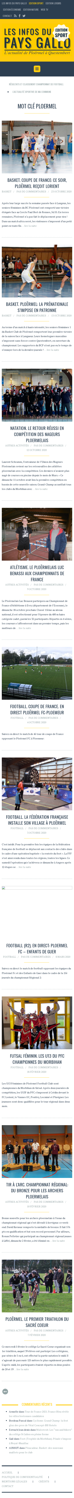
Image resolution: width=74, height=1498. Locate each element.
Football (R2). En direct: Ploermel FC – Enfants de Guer (37, 948)
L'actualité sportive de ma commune (32, 92)
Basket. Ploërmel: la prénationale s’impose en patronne (37, 307)
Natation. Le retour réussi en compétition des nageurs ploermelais (37, 434)
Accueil (7, 1472)
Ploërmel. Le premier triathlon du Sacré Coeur (37, 1322)
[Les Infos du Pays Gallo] (37, 40)
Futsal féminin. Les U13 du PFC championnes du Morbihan (37, 1058)
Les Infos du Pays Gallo (14, 3)
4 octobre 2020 (36, 722)
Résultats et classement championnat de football (36, 84)
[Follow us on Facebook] (19, 16)
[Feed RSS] (15, 16)
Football (17, 717)
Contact (7, 16)
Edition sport (36, 3)
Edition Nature (31, 9)
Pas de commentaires (31, 191)
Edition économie (12, 9)
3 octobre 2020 (36, 832)
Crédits (44, 1481)
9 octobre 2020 (36, 589)
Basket (6, 191)
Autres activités (17, 445)
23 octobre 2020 (61, 191)
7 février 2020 (37, 1335)
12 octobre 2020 (36, 450)
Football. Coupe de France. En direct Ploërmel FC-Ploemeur (37, 709)
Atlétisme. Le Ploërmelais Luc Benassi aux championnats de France (37, 573)
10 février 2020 (36, 1206)
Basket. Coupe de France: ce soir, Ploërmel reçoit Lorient (37, 183)
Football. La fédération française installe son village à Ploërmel (37, 820)
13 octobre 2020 (61, 315)
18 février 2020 (36, 1071)
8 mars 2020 (63, 956)
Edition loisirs (53, 3)
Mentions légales (14, 1481)
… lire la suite (29, 225)
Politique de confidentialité (22, 1477)
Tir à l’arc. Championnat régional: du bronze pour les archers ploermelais (37, 1190)
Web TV (44, 9)
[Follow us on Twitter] (24, 16)
